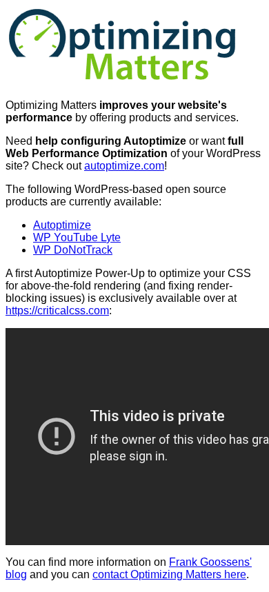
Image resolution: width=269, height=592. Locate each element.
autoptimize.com (124, 166)
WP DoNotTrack (72, 250)
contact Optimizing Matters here (169, 574)
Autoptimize (62, 225)
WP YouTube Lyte (77, 237)
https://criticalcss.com (57, 310)
